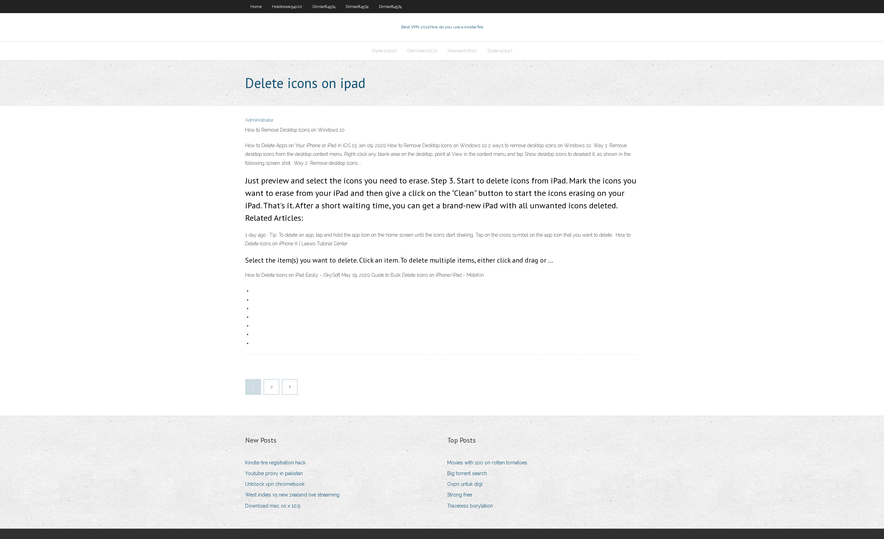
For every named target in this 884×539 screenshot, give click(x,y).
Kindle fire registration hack (275, 462)
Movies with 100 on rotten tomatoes (487, 462)
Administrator (259, 120)
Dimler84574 (324, 6)
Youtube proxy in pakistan (274, 473)
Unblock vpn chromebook (275, 484)
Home (256, 6)
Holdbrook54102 (287, 6)
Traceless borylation (470, 506)
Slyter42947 (384, 50)
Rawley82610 (462, 50)
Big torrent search (467, 473)
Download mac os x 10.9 (272, 506)
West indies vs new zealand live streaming (292, 495)
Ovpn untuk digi (464, 484)
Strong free (459, 495)
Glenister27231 (422, 50)
